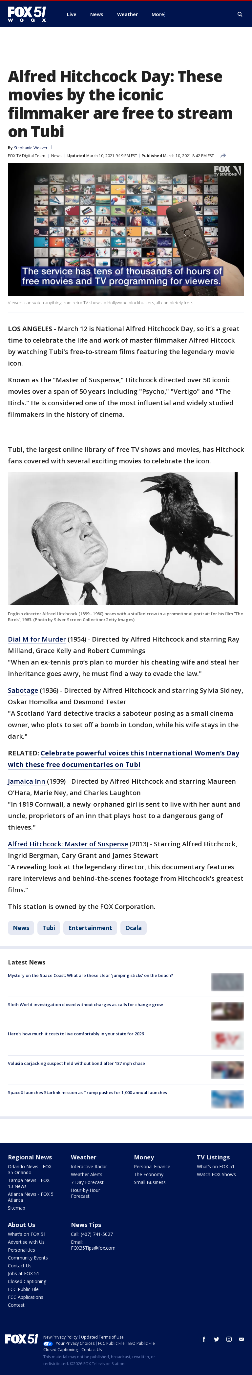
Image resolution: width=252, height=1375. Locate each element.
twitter (216, 1339)
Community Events (28, 1258)
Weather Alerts (86, 1174)
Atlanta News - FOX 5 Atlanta (30, 1197)
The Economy (148, 1174)
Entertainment (90, 928)
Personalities (21, 1250)
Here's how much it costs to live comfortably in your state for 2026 (76, 1034)
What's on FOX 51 (27, 1234)
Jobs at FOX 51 (23, 1273)
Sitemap (16, 1208)
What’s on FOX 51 (216, 1166)
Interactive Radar (89, 1166)
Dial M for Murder (37, 639)
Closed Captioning (27, 1281)
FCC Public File (23, 1289)
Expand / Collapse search (240, 14)
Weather (83, 1157)
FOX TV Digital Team (26, 156)
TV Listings (213, 1157)
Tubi (48, 928)
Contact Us (20, 1265)
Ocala (133, 928)
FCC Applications (25, 1297)
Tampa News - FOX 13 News (29, 1183)
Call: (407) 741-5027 (92, 1234)
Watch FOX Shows (216, 1174)
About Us (21, 1225)
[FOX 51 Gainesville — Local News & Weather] (29, 14)
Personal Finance (152, 1166)
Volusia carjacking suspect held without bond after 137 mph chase (76, 1063)
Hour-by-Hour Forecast (85, 1193)
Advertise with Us (26, 1242)
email (241, 1339)
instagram (229, 1339)
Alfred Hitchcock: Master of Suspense (68, 843)
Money (144, 1157)
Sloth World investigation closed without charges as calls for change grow (85, 1004)
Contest (16, 1305)
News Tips (86, 1225)
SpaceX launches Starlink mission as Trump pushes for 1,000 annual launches (87, 1092)
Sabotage (23, 690)
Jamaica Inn (27, 781)
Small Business (150, 1182)
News (56, 156)
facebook (204, 1339)
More (158, 14)
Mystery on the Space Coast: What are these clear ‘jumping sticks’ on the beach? (90, 975)
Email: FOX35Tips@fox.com (93, 1245)
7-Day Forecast (87, 1182)
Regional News (30, 1157)
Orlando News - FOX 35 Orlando (30, 1169)
